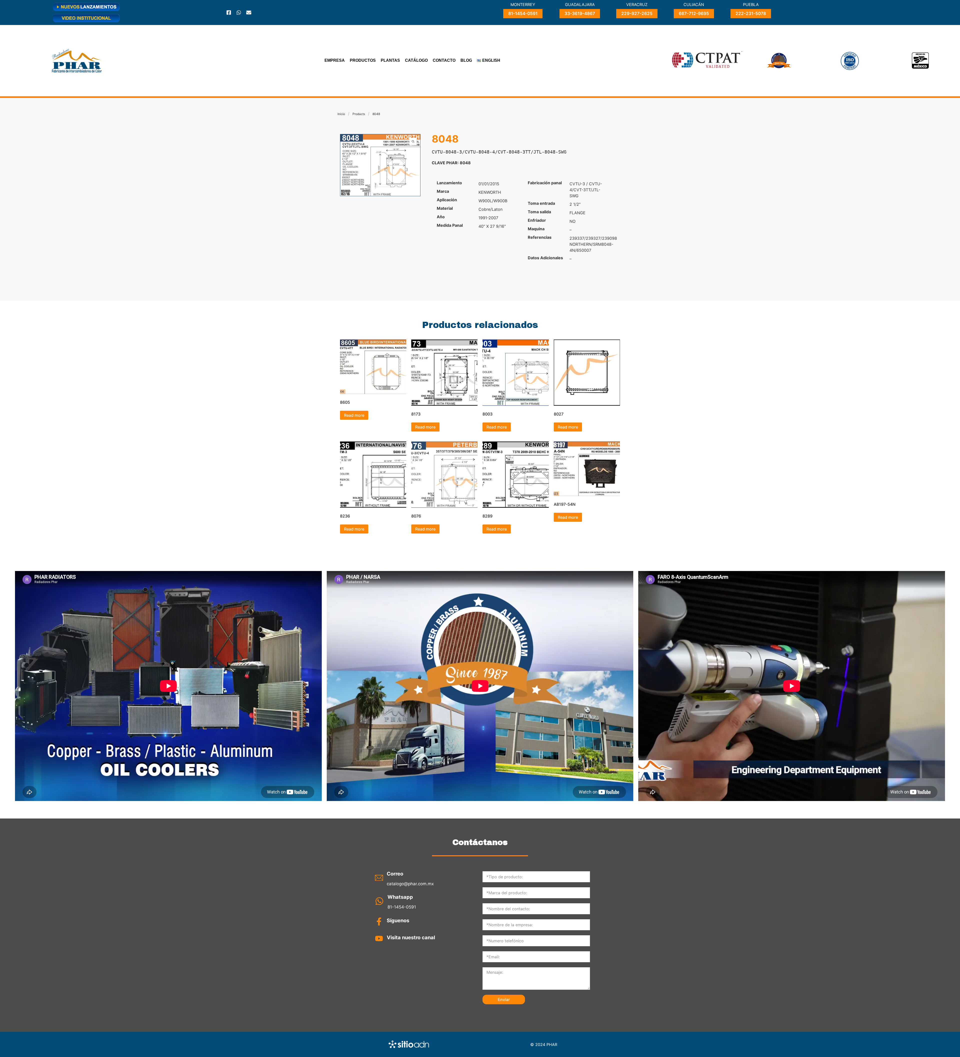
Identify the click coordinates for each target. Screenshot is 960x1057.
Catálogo (416, 60)
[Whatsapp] (239, 13)
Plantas (390, 60)
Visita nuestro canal (411, 937)
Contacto (444, 60)
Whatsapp (400, 897)
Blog (466, 60)
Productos (363, 60)
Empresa (334, 60)
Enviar (504, 999)
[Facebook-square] (229, 13)
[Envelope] (249, 13)
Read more (354, 415)
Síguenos (398, 921)
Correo (395, 874)
